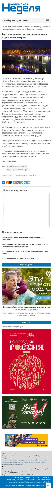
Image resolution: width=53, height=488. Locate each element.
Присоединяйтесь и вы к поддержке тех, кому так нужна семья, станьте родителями (26, 308)
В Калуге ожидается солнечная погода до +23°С (20, 258)
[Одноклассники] (7, 182)
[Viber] (18, 182)
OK (48, 485)
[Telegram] (28, 182)
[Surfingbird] (14, 182)
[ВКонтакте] (3, 182)
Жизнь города (36, 27)
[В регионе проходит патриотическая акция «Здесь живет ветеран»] (26, 73)
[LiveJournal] (10, 182)
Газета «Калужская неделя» (12, 27)
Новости (27, 27)
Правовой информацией (35, 485)
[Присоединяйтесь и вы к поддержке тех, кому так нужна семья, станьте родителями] (26, 286)
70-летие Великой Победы (17, 166)
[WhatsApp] (21, 182)
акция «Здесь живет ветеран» (18, 170)
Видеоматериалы (26, 265)
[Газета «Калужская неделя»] (21, 13)
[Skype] (25, 182)
